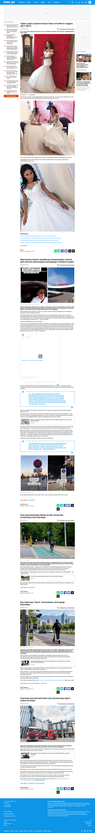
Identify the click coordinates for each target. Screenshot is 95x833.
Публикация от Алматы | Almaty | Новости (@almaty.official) (40, 382)
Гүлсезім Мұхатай (24, 591)
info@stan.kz (7, 803)
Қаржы (28, 2)
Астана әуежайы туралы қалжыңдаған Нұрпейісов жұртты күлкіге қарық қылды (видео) (40, 238)
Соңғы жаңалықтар (11, 96)
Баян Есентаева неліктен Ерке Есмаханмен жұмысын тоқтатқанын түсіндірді (38, 236)
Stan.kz (27, 94)
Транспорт (32, 500)
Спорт (49, 2)
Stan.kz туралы (8, 811)
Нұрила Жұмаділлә (24, 687)
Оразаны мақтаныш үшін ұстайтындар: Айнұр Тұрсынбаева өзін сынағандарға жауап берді (41, 242)
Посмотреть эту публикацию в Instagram (32, 360)
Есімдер (5, 825)
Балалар (89, 825)
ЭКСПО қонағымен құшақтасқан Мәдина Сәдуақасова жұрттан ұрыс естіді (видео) (39, 240)
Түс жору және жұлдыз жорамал (10, 820)
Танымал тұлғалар (87, 821)
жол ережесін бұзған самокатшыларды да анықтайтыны (51, 680)
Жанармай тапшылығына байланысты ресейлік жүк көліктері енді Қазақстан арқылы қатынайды (50, 754)
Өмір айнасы (22, 2)
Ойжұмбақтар (88, 823)
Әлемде (42, 2)
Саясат (35, 2)
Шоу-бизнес (56, 2)
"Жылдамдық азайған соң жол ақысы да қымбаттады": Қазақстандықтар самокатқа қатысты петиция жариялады (50, 662)
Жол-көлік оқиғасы (34, 683)
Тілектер (5, 821)
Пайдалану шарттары (9, 816)
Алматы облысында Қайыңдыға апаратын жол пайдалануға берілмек (47, 576)
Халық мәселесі (40, 783)
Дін (90, 820)
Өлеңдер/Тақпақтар (7, 823)
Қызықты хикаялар (38, 831)
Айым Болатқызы (24, 504)
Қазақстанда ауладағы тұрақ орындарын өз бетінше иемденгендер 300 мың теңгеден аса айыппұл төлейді (51, 420)
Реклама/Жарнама (9, 814)
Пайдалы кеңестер (47, 831)
